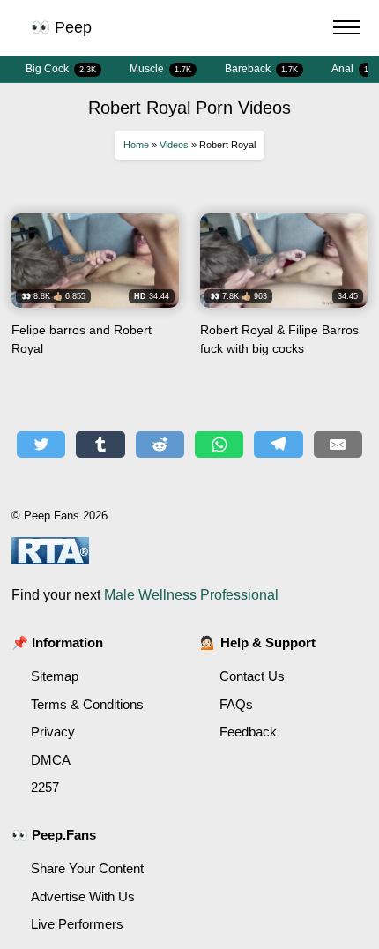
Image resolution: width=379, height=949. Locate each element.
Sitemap (54, 676)
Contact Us (252, 676)
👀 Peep (61, 27)
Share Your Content (87, 868)
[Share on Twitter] (41, 444)
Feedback (248, 731)
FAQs (236, 704)
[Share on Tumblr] (100, 444)
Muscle (160, 69)
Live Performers (77, 923)
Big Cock (61, 69)
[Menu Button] (346, 30)
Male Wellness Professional (191, 594)
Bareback (261, 69)
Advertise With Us (83, 896)
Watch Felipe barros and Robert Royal (95, 291)
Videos (174, 144)
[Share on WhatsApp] (219, 444)
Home (136, 144)
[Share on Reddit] (160, 444)
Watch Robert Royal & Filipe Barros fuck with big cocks (284, 291)
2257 (45, 787)
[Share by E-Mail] (338, 444)
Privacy (53, 731)
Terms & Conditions (87, 704)
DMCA (51, 759)
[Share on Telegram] (278, 444)
